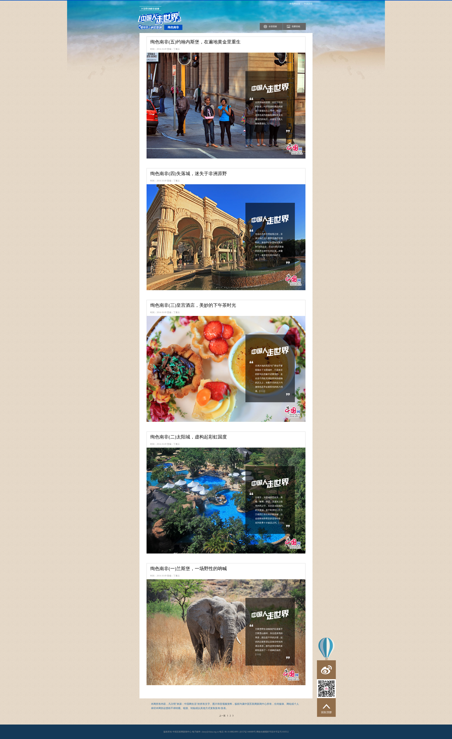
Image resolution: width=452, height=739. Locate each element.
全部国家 (273, 26)
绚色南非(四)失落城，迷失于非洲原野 (188, 173)
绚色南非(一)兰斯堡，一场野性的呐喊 (188, 568)
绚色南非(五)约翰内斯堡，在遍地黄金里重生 (195, 41)
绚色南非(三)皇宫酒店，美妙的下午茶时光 (193, 305)
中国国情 (308, 3)
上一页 (222, 715)
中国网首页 (295, 3)
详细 (271, 123)
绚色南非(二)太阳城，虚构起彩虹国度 (188, 436)
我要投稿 (296, 26)
